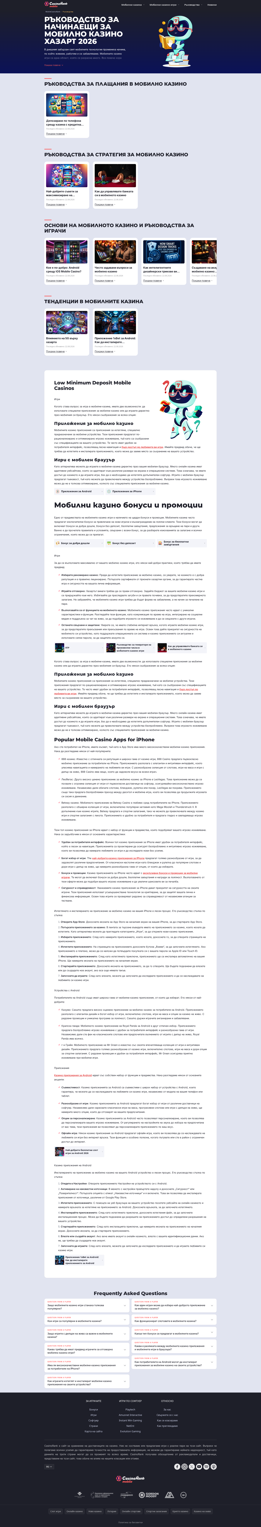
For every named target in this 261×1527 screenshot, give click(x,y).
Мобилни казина (131, 4)
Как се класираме (167, 1420)
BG (47, 1466)
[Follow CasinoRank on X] (192, 1467)
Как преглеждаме (167, 1426)
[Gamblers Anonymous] (169, 1495)
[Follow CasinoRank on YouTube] (199, 1467)
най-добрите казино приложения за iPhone (118, 858)
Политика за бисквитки (130, 1522)
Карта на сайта (93, 1431)
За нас (167, 1409)
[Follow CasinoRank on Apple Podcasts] (214, 1467)
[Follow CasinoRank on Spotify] (206, 1467)
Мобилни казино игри (163, 4)
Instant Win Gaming (130, 1420)
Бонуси (93, 1409)
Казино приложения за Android (73, 1075)
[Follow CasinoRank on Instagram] (184, 1467)
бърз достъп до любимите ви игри (142, 447)
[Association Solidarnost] (126, 1495)
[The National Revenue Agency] (80, 1495)
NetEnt (130, 1426)
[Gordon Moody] (149, 1495)
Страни (93, 1426)
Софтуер (93, 1420)
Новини (212, 4)
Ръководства (192, 4)
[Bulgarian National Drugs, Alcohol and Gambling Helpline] (102, 1495)
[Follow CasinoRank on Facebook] (177, 1467)
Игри (94, 1415)
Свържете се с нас (167, 1415)
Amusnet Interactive (130, 1415)
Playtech (130, 1409)
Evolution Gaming (130, 1431)
